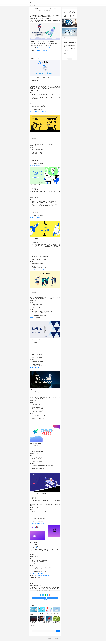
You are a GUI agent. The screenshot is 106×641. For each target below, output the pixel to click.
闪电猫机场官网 (32, 165)
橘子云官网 (32, 217)
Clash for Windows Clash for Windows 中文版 (43, 47)
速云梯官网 (32, 367)
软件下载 (72, 2)
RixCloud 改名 (74, 15)
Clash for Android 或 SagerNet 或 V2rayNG (41, 50)
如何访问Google (69, 15)
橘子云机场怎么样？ (38, 217)
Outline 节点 (69, 11)
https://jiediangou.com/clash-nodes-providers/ (42, 575)
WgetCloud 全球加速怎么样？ (42, 111)
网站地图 (57, 638)
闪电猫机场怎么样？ (39, 165)
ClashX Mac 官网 (65, 12)
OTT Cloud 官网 (74, 16)
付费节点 (64, 2)
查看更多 (69, 58)
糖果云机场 (73, 12)
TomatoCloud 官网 (33, 471)
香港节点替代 (64, 15)
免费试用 (31, 553)
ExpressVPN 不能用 (74, 11)
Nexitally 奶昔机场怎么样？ (41, 523)
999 (36, 547)
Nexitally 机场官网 (33, 523)
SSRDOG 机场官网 (33, 573)
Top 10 (57, 2)
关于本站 (55, 638)
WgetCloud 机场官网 (33, 111)
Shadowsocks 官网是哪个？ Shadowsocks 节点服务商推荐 (33, 613)
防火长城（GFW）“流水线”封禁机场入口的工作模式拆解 (41, 622)
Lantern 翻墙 (64, 11)
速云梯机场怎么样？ (38, 367)
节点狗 (32, 3)
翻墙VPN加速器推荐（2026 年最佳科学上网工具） (56, 613)
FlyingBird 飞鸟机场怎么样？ (40, 269)
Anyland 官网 (32, 317)
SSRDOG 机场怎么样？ (40, 573)
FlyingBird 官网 (32, 269)
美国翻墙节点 (45, 599)
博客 (34, 5)
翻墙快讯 (68, 2)
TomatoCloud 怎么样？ (40, 471)
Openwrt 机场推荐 (69, 16)
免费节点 (60, 2)
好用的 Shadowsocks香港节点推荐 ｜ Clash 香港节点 (49, 613)
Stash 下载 (68, 12)
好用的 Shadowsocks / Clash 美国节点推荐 (45, 9)
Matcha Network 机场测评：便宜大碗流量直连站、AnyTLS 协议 (56, 622)
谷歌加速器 (64, 16)
